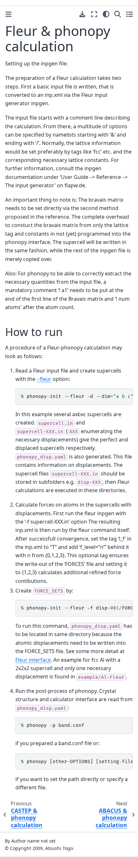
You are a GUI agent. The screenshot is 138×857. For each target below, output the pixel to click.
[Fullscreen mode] (94, 14)
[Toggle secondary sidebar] (129, 14)
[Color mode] (106, 14)
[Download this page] (82, 14)
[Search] (118, 14)
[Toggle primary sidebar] (8, 14)
